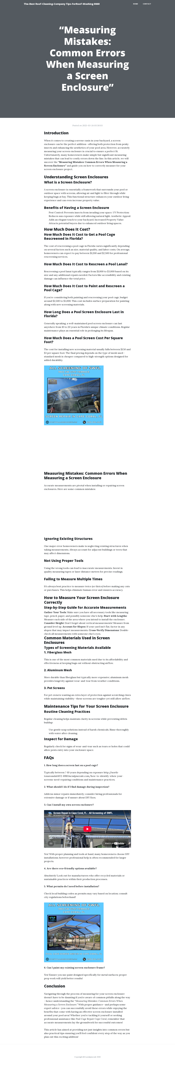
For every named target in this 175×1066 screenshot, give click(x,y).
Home (135, 4)
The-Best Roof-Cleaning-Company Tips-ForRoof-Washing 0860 (62, 3)
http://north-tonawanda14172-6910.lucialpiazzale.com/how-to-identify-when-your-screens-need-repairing (83, 776)
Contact (147, 4)
